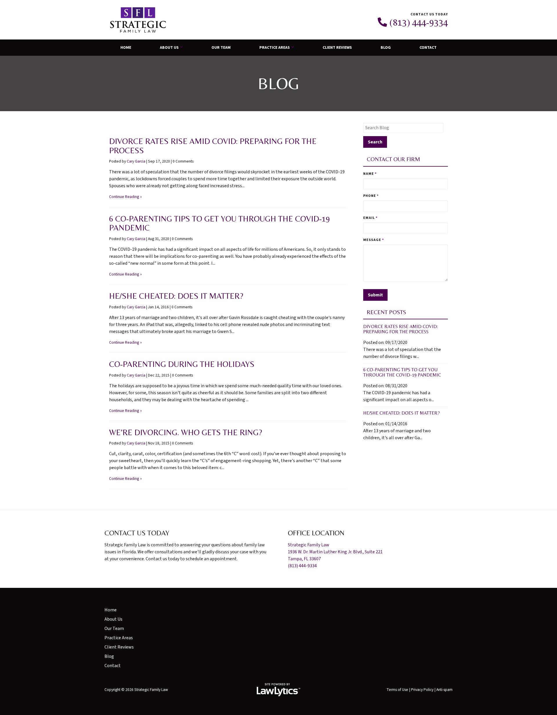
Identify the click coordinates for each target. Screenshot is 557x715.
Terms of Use (397, 689)
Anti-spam (444, 689)
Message (373, 239)
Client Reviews (337, 48)
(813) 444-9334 (418, 22)
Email (370, 217)
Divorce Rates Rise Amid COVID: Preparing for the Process (213, 145)
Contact (428, 48)
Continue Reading (124, 196)
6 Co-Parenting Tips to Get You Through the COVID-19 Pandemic (219, 223)
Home (125, 48)
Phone (371, 195)
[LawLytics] (278, 689)
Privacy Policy (422, 689)
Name (370, 173)
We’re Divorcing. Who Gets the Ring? (185, 432)
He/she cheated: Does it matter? (176, 295)
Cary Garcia (136, 161)
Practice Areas (274, 48)
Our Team (221, 48)
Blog (386, 48)
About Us (169, 48)
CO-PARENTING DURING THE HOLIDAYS (181, 364)
